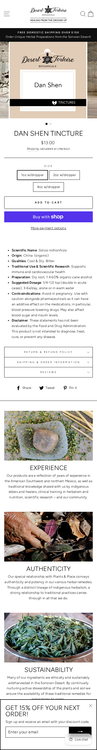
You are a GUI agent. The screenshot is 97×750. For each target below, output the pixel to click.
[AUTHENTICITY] (48, 537)
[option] (48, 35)
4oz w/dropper (48, 187)
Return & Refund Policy (48, 352)
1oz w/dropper (32, 175)
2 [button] (51, 124)
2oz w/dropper (64, 175)
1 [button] (47, 124)
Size (48, 166)
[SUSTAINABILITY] (48, 637)
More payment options (48, 228)
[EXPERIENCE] (48, 436)
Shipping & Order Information (48, 362)
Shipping (33, 148)
